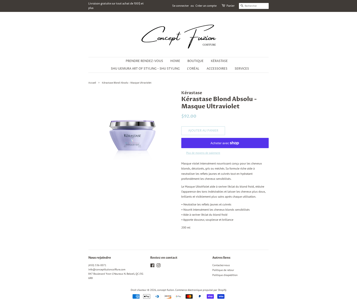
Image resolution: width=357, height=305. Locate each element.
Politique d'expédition (225, 275)
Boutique (195, 61)
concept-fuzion (165, 290)
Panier (230, 6)
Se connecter (180, 6)
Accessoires (217, 69)
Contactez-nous (221, 265)
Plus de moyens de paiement (203, 153)
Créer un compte (206, 6)
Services (242, 69)
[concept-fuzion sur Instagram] (158, 266)
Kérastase (219, 61)
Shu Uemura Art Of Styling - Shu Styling (145, 69)
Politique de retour (223, 270)
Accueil (92, 82)
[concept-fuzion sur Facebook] (152, 266)
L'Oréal (193, 69)
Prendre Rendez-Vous (144, 61)
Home (175, 61)
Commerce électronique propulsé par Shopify (200, 290)
